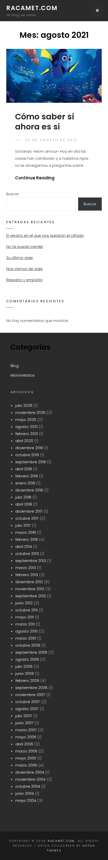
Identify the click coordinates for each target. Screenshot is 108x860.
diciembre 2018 (29, 490)
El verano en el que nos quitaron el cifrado (45, 235)
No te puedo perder (24, 246)
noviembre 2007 (30, 694)
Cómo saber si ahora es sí (44, 121)
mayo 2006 (25, 737)
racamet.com (32, 8)
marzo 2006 (26, 751)
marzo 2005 (26, 765)
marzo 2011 (25, 624)
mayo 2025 (25, 419)
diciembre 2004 (29, 772)
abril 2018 (23, 504)
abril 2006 (24, 744)
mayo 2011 (24, 617)
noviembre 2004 (30, 779)
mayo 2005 (25, 758)
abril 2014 (23, 546)
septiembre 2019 (30, 462)
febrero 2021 (26, 433)
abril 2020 (24, 440)
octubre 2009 (27, 645)
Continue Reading (35, 178)
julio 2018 (23, 497)
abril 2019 (23, 469)
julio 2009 (23, 666)
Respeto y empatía (24, 279)
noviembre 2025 (30, 412)
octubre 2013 (27, 553)
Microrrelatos (23, 375)
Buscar (12, 193)
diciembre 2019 (29, 447)
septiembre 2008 (31, 687)
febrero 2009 (27, 680)
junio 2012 (24, 603)
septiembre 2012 (30, 596)
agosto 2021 (26, 426)
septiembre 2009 (31, 652)
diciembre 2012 (29, 581)
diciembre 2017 (29, 511)
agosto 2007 (27, 708)
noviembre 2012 (29, 588)
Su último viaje (19, 257)
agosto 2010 (26, 631)
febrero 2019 (26, 476)
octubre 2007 (27, 701)
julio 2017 (23, 525)
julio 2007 (23, 715)
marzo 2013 (25, 567)
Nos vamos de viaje (24, 268)
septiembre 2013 (30, 560)
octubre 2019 (27, 454)
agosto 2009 (27, 659)
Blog (15, 365)
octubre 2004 (27, 786)
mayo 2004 (25, 800)
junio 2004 (24, 793)
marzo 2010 (25, 638)
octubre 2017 (27, 518)
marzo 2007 (26, 730)
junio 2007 (24, 722)
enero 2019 (25, 483)
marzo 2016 (25, 532)
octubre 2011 (26, 610)
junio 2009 (24, 673)
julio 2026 (23, 405)
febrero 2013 (26, 574)
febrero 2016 (26, 539)
